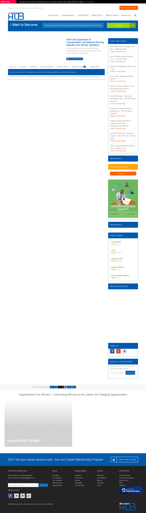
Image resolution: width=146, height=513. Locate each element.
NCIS (121, 483)
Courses (23, 67)
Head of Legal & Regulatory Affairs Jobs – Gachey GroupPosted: (122, 148)
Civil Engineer (116, 242)
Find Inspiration (68, 15)
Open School (123, 480)
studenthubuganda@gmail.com (24, 478)
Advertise (100, 475)
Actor (113, 250)
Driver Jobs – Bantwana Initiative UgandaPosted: (121, 78)
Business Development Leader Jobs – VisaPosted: (123, 68)
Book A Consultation (128, 8)
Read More (90, 2)
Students (78, 475)
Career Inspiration (46, 67)
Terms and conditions (45, 504)
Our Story (55, 475)
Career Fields (82, 15)
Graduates (78, 483)
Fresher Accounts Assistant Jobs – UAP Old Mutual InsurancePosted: (122, 88)
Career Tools (97, 15)
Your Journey (53, 15)
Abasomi (122, 485)
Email (99, 485)
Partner (99, 480)
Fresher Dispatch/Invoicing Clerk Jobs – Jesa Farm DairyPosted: (121, 58)
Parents (77, 480)
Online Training (78, 67)
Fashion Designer (117, 267)
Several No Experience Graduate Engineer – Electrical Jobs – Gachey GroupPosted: (123, 137)
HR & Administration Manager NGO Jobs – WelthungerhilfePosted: (122, 49)
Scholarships (79, 485)
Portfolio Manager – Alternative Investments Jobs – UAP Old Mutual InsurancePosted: (122, 99)
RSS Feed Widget (123, 339)
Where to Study (112, 15)
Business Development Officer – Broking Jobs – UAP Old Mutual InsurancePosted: (121, 112)
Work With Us (57, 483)
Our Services (57, 478)
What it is (13, 67)
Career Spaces (124, 475)
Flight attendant (117, 259)
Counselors (79, 478)
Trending (33, 67)
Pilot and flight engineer (120, 275)
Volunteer (100, 483)
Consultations (102, 478)
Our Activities (57, 480)
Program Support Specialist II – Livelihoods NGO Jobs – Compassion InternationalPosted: (121, 124)
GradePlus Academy (126, 478)
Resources (125, 15)
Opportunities (94, 67)
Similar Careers (62, 67)
